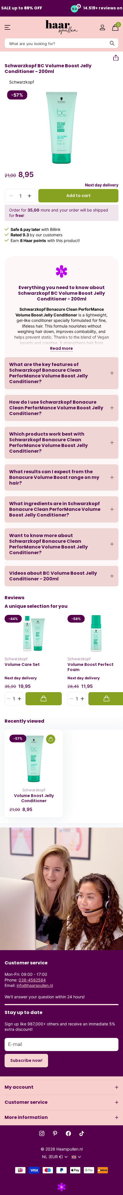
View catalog (8, 27)
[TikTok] (82, 1133)
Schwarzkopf (21, 82)
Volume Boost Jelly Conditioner (34, 798)
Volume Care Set (22, 664)
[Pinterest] (55, 1133)
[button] (113, 58)
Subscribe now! (26, 1060)
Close (61, 1087)
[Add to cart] (43, 698)
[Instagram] (41, 1133)
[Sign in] (102, 27)
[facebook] (68, 1133)
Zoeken (112, 43)
